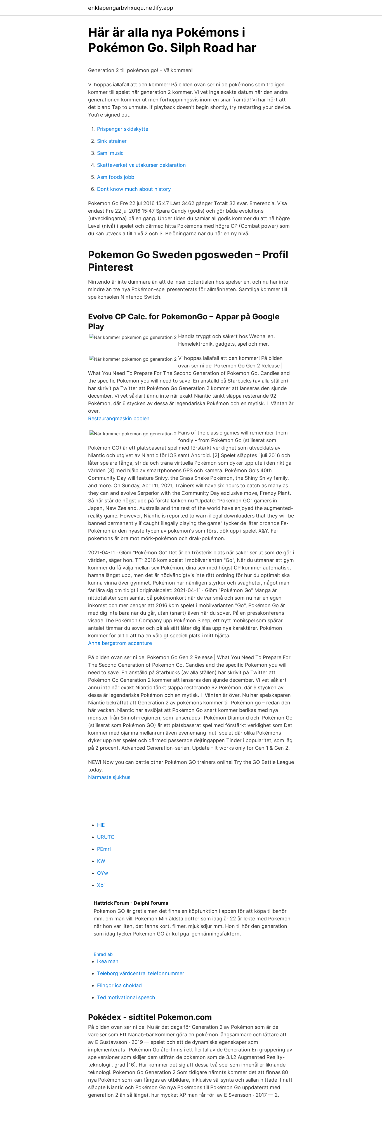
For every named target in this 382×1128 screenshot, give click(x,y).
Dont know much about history (134, 189)
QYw (102, 873)
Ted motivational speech (126, 997)
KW (101, 861)
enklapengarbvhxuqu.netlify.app (130, 8)
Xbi (101, 885)
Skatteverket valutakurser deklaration (141, 165)
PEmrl (104, 849)
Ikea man (108, 961)
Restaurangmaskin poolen (119, 418)
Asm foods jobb (115, 177)
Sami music (110, 153)
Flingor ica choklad (119, 985)
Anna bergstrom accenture (120, 643)
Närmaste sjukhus (109, 777)
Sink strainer (112, 141)
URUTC (105, 837)
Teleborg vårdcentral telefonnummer (140, 973)
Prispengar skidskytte (122, 129)
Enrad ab (103, 954)
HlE (101, 825)
